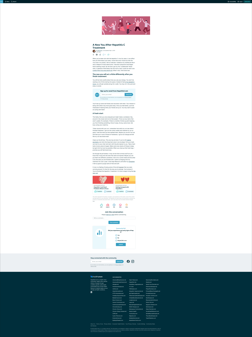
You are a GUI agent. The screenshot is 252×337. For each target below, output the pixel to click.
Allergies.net (116, 284)
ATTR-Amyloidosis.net (118, 293)
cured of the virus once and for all (102, 70)
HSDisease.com (133, 288)
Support (107, 206)
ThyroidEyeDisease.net (151, 316)
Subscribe (247, 1)
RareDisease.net (150, 297)
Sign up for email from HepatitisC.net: (114, 91)
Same (126, 206)
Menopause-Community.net (136, 309)
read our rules (110, 214)
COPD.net (115, 313)
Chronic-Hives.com (117, 309)
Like (101, 206)
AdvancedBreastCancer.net (119, 280)
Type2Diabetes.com (151, 318)
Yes (119, 235)
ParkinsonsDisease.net (151, 286)
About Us (93, 324)
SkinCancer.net (149, 306)
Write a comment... (99, 218)
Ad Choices (93, 325)
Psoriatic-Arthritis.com (151, 295)
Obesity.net (149, 282)
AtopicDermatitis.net (118, 291)
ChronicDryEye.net (117, 306)
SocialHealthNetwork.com (152, 311)
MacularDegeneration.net (135, 304)
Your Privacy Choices (131, 324)
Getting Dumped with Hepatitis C (122, 187)
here (94, 201)
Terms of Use (105, 98)
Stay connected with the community (103, 258)
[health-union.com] (96, 277)
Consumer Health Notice (118, 324)
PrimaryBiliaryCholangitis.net (153, 291)
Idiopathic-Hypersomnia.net (136, 291)
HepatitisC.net (132, 282)
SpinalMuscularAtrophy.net (152, 313)
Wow (119, 206)
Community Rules (150, 324)
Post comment (114, 222)
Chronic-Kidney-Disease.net (119, 311)
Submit (121, 244)
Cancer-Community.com (119, 302)
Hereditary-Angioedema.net (136, 284)
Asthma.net (115, 288)
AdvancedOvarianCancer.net (120, 282)
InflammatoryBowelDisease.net (137, 295)
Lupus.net (131, 302)
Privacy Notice (128, 97)
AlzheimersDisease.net (118, 286)
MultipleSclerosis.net (134, 318)
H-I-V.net (131, 286)
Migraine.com (132, 316)
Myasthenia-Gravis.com (135, 320)
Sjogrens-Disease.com (151, 304)
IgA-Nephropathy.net (134, 293)
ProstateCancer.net (150, 293)
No (118, 238)
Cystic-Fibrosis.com (117, 316)
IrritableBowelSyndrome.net (136, 297)
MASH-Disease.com (134, 306)
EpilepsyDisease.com (118, 320)
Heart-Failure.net (133, 280)
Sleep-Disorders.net (151, 309)
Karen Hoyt (99, 50)
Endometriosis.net (117, 318)
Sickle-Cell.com (150, 302)
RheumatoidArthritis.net (152, 300)
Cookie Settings (141, 324)
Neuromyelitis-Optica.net (152, 280)
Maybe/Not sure (122, 240)
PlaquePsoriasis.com (151, 288)
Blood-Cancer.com (117, 300)
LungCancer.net (133, 300)
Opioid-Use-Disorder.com (152, 284)
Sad (113, 206)
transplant (132, 161)
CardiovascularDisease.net (119, 304)
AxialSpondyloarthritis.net (119, 295)
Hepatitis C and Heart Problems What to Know (101, 187)
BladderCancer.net (117, 297)
